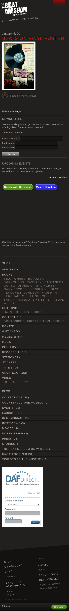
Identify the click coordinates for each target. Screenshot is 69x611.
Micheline (30, 296)
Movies (8, 428)
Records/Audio (14, 352)
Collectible (12, 317)
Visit (41, 570)
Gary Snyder (15, 289)
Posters (9, 347)
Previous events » (57, 177)
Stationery (11, 357)
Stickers (9, 362)
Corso (9, 285)
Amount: (9, 518)
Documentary (16, 381)
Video (6, 377)
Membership (12, 336)
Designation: (11, 509)
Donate (8, 326)
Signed (59, 321)
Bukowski (36, 278)
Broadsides (14, 321)
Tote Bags (10, 367)
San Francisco (17, 299)
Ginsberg (37, 289)
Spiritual (55, 299)
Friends (11, 594)
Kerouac (11, 296)
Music (47, 296)
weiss (9, 303)
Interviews (11, 423)
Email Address (10, 138)
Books (7, 274)
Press (7, 438)
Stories (8, 443)
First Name (8, 143)
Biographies (14, 278)
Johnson (31, 292)
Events (8, 407)
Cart (8, 571)
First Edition (38, 321)
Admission (10, 269)
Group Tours (49, 574)
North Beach (12, 433)
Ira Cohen (12, 292)
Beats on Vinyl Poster (33, 38)
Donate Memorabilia (50, 584)
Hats (8, 312)
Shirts (37, 312)
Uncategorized (14, 372)
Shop (8, 561)
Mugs (6, 341)
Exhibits (9, 412)
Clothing (9, 308)
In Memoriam (12, 418)
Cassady (34, 282)
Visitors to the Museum (21, 459)
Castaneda (54, 282)
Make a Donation (46, 187)
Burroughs (14, 282)
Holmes (55, 289)
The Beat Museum (14, 599)
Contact (42, 558)
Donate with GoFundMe (18, 187)
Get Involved (49, 579)
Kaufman (49, 292)
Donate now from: (14, 500)
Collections (12, 397)
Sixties (38, 299)
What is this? (34, 493)
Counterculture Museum (23, 402)
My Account (14, 566)
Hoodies (22, 312)
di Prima (25, 285)
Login (18, 111)
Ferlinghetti (45, 285)
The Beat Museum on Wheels (25, 449)
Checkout (11, 576)
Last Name (8, 147)
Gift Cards (11, 331)
